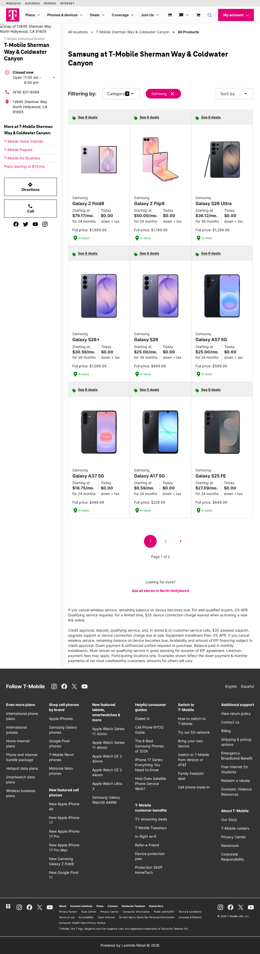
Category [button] (116, 93)
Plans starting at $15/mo (24, 166)
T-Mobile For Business (22, 158)
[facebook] (16, 224)
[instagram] (45, 224)
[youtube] (35, 224)
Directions (31, 187)
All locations (78, 32)
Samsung (159, 93)
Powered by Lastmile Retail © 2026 (130, 945)
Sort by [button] (234, 94)
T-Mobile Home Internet (23, 141)
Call (30, 208)
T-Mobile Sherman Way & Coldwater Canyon (132, 32)
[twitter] (26, 224)
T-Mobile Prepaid (18, 149)
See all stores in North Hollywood (160, 590)
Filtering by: (82, 93)
